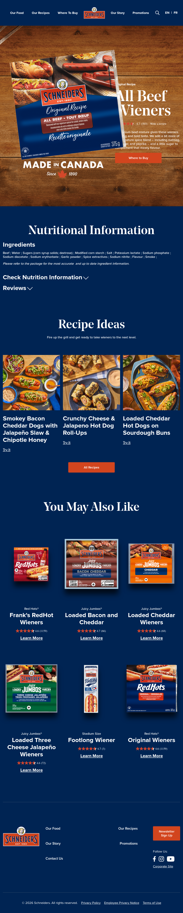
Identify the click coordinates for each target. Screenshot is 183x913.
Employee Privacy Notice (121, 903)
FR (176, 13)
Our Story (118, 13)
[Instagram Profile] (161, 858)
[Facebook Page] (154, 858)
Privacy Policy (91, 903)
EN (167, 13)
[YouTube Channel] (170, 858)
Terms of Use (152, 903)
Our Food (17, 13)
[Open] (157, 13)
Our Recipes (41, 13)
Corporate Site (163, 866)
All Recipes (91, 467)
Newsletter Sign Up (166, 833)
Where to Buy (138, 158)
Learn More (31, 638)
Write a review (158, 123)
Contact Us (54, 858)
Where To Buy (68, 13)
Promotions (141, 13)
